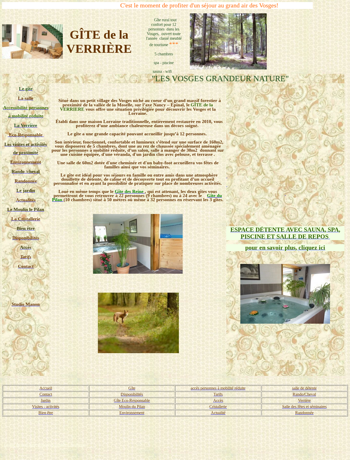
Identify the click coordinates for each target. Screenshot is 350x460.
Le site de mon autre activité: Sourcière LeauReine (45, 445)
